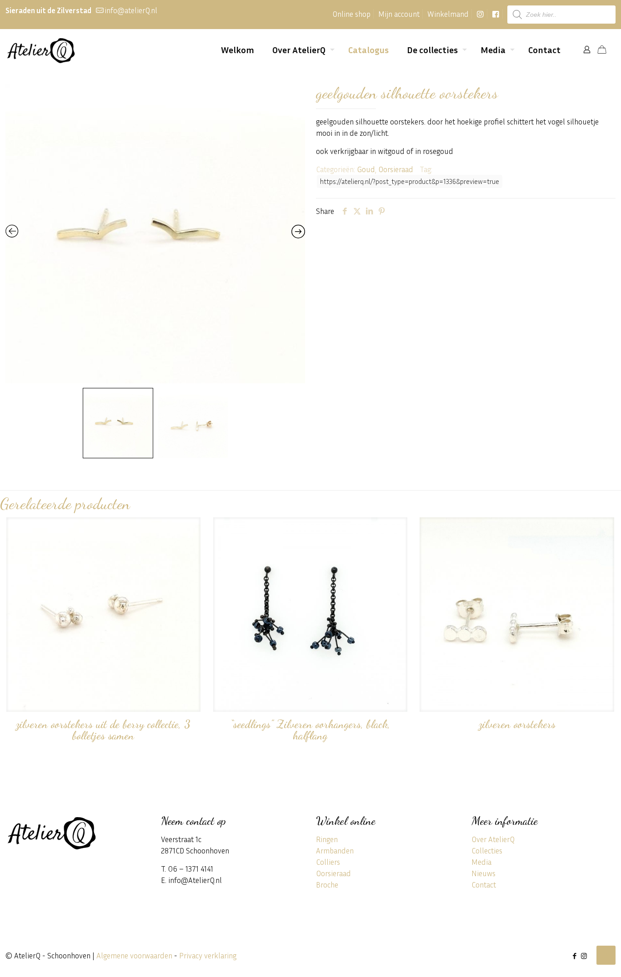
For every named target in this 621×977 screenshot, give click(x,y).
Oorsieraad (395, 169)
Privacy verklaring (207, 955)
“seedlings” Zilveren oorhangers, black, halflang (310, 729)
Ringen (327, 839)
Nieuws (483, 873)
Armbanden (335, 850)
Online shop (351, 14)
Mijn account (399, 14)
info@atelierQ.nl (131, 10)
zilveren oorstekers (517, 724)
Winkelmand (448, 14)
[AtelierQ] (40, 49)
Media (481, 862)
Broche (327, 884)
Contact (483, 884)
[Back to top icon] (606, 955)
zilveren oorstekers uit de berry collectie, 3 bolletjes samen (103, 729)
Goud (366, 169)
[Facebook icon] (574, 956)
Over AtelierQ (493, 839)
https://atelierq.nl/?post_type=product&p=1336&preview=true (409, 181)
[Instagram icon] (584, 956)
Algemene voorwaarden (134, 955)
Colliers (328, 862)
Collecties (486, 850)
